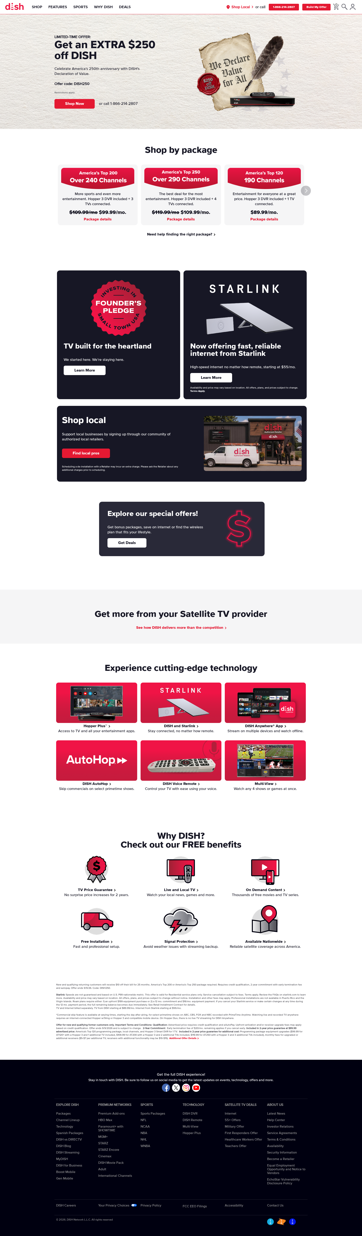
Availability (275, 1146)
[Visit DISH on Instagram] (186, 1088)
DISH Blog (63, 1146)
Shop (37, 7)
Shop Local (240, 7)
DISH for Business (69, 1165)
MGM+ (103, 1136)
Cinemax (104, 1156)
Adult (102, 1169)
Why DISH (103, 7)
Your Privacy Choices (113, 1205)
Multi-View (190, 1126)
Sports (80, 7)
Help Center (276, 1120)
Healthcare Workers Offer (243, 1139)
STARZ (103, 1143)
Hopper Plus (192, 1133)
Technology (64, 1126)
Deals (125, 7)
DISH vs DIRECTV (69, 1139)
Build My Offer (316, 7)
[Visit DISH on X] (176, 1088)
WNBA (145, 1146)
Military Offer (234, 1126)
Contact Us (275, 1205)
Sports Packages (153, 1113)
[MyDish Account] (353, 7)
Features (57, 7)
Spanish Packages (69, 1133)
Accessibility (234, 1205)
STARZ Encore (108, 1149)
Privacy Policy (151, 1205)
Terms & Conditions (281, 1139)
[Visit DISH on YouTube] (196, 1088)
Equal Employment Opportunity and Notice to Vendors (286, 1169)
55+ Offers (232, 1120)
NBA (144, 1133)
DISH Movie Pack (111, 1162)
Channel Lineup (68, 1120)
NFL (143, 1120)
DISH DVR (190, 1113)
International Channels (115, 1175)
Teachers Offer (235, 1146)
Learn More (84, 370)
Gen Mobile (64, 1178)
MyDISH (62, 1159)
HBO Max (105, 1120)
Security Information (282, 1152)
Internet (230, 1113)
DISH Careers (66, 1205)
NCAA (145, 1126)
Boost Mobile (65, 1172)
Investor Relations (280, 1126)
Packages (63, 1113)
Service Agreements (282, 1133)
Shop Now (74, 104)
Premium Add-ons (111, 1113)
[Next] (306, 191)
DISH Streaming (67, 1152)
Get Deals (127, 543)
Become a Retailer (280, 1159)
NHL (144, 1139)
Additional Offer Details (183, 1038)
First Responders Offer (241, 1133)
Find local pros (86, 453)
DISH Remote (192, 1120)
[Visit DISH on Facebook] (166, 1088)
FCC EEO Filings (195, 1206)
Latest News (276, 1113)
